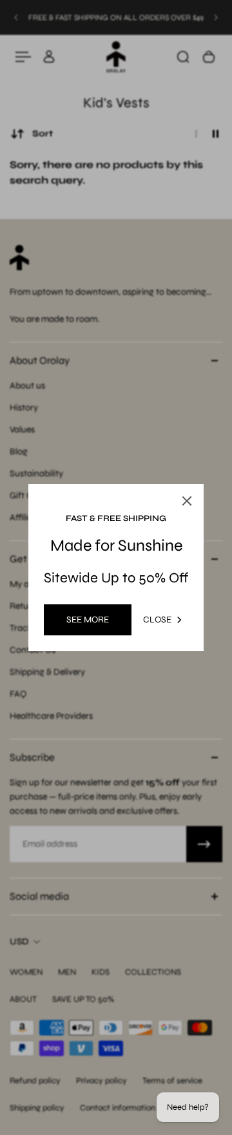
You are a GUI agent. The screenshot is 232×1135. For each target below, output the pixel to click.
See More (87, 619)
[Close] (186, 501)
